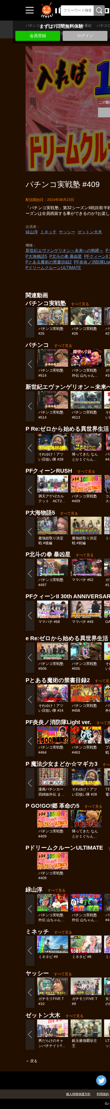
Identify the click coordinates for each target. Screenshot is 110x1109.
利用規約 (103, 1094)
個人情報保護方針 (78, 1094)
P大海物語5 (36, 256)
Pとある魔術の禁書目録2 (49, 262)
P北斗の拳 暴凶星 (65, 256)
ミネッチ (48, 232)
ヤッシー (67, 232)
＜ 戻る (31, 1061)
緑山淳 (32, 232)
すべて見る (80, 304)
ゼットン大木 (90, 232)
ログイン (85, 35)
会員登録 (38, 35)
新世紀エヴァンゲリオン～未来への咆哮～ (64, 250)
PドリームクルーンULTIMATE (53, 268)
